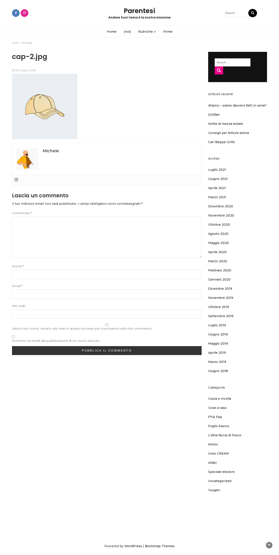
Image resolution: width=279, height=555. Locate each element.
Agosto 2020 (218, 234)
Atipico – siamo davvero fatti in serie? (237, 105)
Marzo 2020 (217, 261)
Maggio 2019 (218, 343)
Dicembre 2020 (220, 206)
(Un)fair (214, 115)
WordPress (133, 546)
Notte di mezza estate (225, 124)
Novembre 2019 (220, 298)
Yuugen (214, 490)
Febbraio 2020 (219, 270)
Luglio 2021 (217, 170)
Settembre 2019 (220, 316)
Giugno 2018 (218, 371)
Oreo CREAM (218, 453)
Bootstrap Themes (160, 546)
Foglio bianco (218, 426)
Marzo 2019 (217, 362)
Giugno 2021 (218, 179)
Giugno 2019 (218, 334)
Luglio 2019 (217, 325)
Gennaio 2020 (219, 279)
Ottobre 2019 (218, 307)
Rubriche (146, 32)
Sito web (19, 306)
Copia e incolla (219, 399)
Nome (18, 266)
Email (17, 286)
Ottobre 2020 (219, 225)
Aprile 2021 (217, 188)
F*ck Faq (215, 417)
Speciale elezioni (221, 472)
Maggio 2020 (218, 243)
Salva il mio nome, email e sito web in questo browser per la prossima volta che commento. (82, 328)
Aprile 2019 (217, 353)
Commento (22, 213)
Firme (167, 32)
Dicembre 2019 (220, 289)
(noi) (127, 32)
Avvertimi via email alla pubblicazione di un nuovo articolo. (56, 341)
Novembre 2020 (221, 215)
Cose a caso (217, 408)
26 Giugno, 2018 (25, 70)
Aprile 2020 (217, 252)
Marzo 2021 (217, 197)
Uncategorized (219, 481)
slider (212, 463)
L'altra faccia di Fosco (224, 435)
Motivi (213, 444)
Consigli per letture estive (228, 133)
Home (111, 32)
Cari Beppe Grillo (221, 142)
